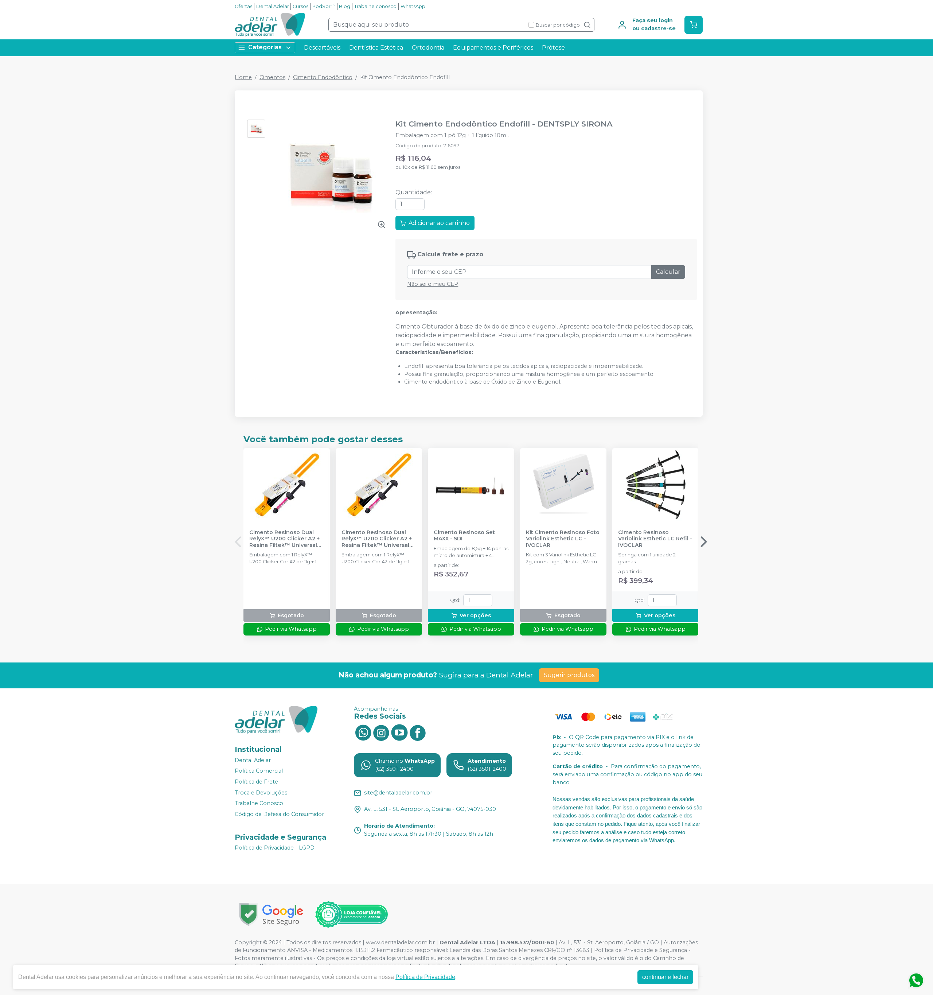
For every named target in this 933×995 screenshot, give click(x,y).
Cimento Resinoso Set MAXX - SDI (464, 535)
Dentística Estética (376, 47)
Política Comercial (259, 771)
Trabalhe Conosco (259, 803)
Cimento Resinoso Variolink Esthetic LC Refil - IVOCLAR (655, 538)
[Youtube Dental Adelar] (399, 732)
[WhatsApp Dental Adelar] (363, 732)
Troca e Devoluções (261, 792)
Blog (344, 6)
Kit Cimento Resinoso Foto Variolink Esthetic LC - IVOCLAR (563, 538)
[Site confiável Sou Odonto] (351, 914)
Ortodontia (428, 47)
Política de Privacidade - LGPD (275, 848)
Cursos (300, 6)
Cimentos (272, 77)
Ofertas (243, 6)
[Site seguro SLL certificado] (271, 914)
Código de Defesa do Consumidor (279, 814)
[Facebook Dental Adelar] (418, 732)
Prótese (553, 47)
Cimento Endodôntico (322, 77)
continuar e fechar (665, 977)
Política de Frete (256, 781)
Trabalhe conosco (375, 6)
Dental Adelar (272, 6)
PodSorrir (323, 6)
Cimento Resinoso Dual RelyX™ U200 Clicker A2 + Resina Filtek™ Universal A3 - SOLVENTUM (376, 538)
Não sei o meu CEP (432, 284)
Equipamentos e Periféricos (493, 47)
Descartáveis (322, 47)
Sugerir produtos (569, 675)
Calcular (668, 271)
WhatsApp (413, 6)
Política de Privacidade (425, 977)
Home (243, 77)
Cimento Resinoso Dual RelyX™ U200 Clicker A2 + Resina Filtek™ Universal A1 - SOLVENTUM (284, 538)
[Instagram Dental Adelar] (381, 732)
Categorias (265, 47)
